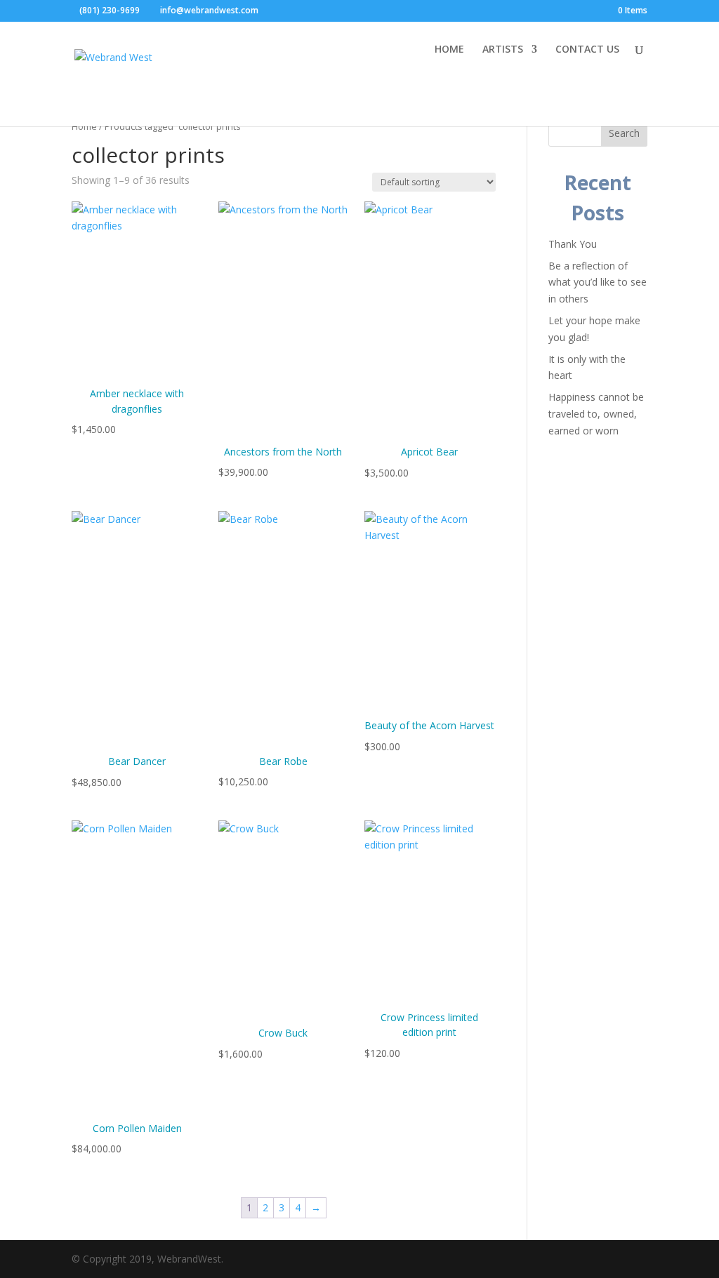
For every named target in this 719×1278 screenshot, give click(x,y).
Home (84, 126)
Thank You (572, 244)
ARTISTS (502, 49)
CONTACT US (587, 49)
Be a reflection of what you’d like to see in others (597, 282)
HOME (449, 49)
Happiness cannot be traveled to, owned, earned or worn (596, 413)
